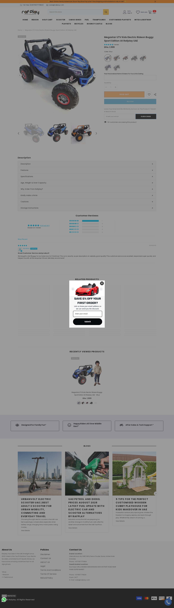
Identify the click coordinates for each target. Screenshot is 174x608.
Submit (88, 322)
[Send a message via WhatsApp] (4, 599)
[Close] (102, 283)
